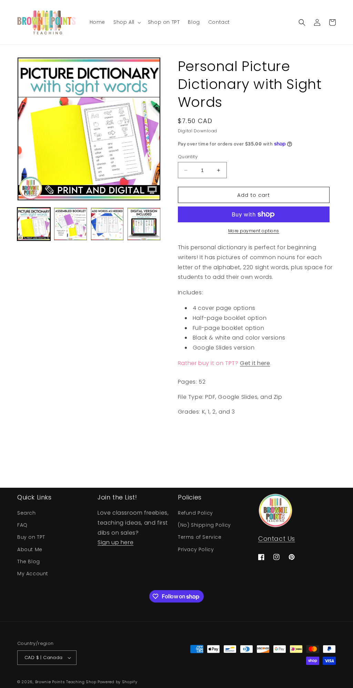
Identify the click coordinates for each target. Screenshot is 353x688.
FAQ (22, 525)
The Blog (28, 561)
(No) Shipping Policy (204, 525)
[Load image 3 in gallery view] (107, 224)
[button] (126, 22)
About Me (29, 549)
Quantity (188, 156)
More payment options (253, 231)
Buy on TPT (31, 537)
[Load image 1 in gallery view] (33, 224)
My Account (32, 573)
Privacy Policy (196, 549)
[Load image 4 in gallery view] (143, 224)
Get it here (255, 363)
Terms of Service (200, 537)
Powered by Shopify (118, 682)
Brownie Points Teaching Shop (66, 682)
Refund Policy (195, 512)
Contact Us (276, 538)
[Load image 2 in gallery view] (70, 224)
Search (26, 512)
